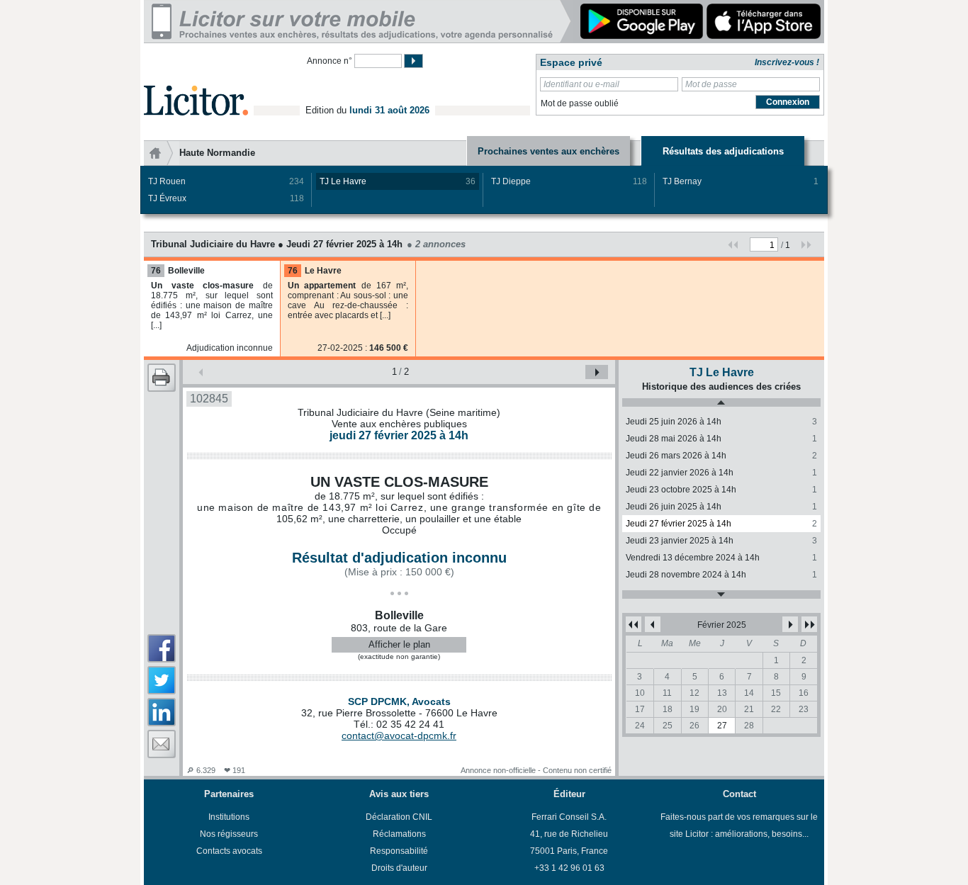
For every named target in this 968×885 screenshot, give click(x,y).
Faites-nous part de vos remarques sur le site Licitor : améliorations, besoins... (739, 825)
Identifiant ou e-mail (581, 84)
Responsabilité (399, 851)
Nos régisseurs (229, 834)
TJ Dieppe (569, 181)
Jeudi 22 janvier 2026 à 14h (721, 473)
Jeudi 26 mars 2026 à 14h (721, 456)
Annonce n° (329, 61)
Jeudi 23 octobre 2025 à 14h (721, 490)
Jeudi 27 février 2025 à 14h (721, 524)
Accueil (161, 153)
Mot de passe (711, 84)
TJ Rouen (226, 181)
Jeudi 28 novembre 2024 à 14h (721, 575)
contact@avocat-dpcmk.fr (399, 735)
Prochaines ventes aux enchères (548, 151)
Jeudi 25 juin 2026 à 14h (721, 422)
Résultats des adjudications (723, 151)
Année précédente (633, 624)
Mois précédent (652, 624)
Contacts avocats (229, 851)
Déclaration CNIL (399, 817)
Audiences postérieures (721, 402)
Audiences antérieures (721, 594)
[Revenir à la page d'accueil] (196, 84)
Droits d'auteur (399, 868)
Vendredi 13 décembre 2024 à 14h (721, 558)
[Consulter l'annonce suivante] (596, 372)
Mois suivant (790, 624)
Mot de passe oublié (580, 103)
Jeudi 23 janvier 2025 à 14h (721, 541)
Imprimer (161, 377)
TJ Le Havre (397, 181)
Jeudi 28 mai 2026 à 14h (721, 439)
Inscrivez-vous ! (787, 62)
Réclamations (399, 834)
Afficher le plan (399, 644)
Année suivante (809, 624)
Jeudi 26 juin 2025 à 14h (721, 507)
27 (722, 726)
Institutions (228, 817)
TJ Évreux (226, 198)
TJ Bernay (740, 181)
